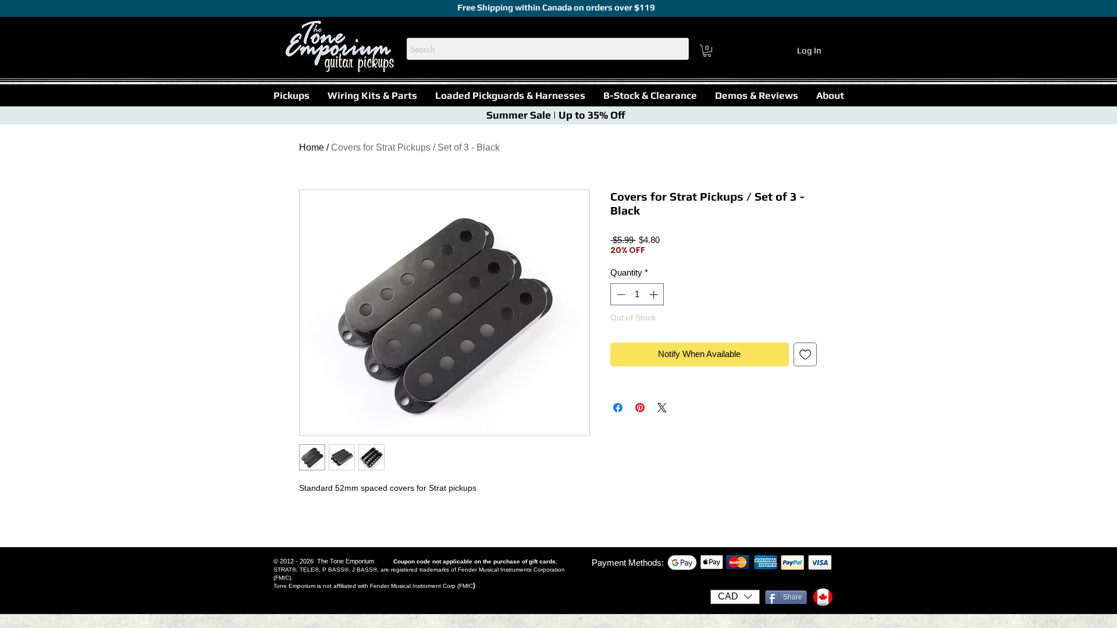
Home (311, 147)
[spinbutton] (637, 294)
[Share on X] (662, 408)
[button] (291, 95)
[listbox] (735, 597)
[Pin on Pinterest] (640, 408)
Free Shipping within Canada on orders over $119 (555, 7)
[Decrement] (620, 294)
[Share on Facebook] (618, 408)
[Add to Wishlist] (805, 354)
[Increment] (655, 294)
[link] (707, 51)
